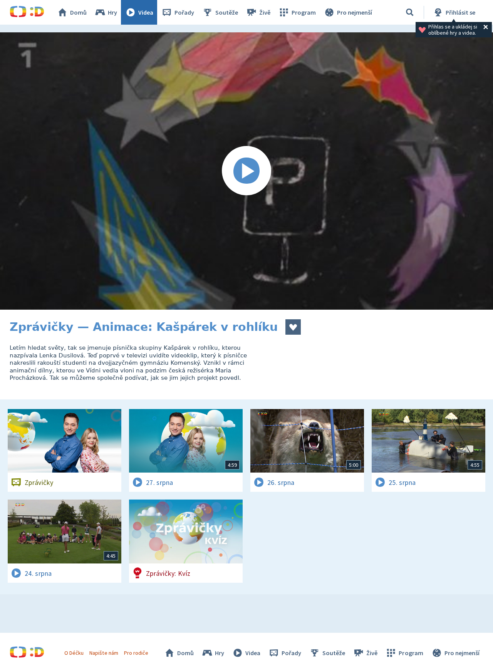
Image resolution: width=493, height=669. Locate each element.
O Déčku (74, 652)
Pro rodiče (136, 652)
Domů (78, 12)
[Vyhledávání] (410, 12)
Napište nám (103, 652)
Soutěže (226, 12)
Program (304, 12)
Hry (112, 12)
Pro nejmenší (354, 12)
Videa (145, 12)
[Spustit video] (246, 171)
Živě (264, 12)
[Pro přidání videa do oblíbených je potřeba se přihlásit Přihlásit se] (293, 327)
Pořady (184, 12)
